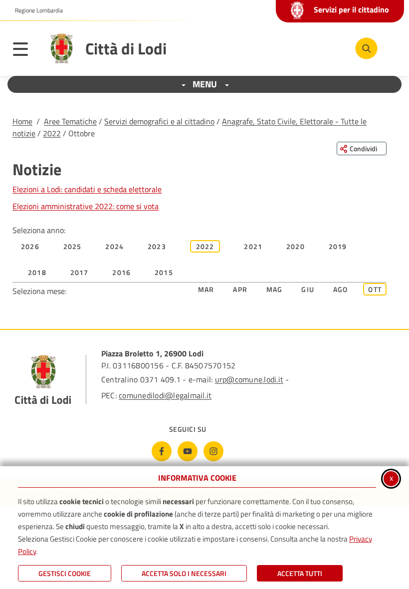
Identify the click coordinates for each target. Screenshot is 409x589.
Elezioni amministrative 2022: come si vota (85, 206)
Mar (206, 289)
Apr (240, 289)
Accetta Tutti (299, 573)
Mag (274, 289)
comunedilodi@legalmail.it (165, 395)
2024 (114, 246)
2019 (338, 246)
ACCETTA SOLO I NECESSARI (184, 573)
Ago (340, 289)
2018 (37, 272)
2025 (72, 246)
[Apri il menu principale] (25, 50)
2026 (30, 246)
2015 (164, 272)
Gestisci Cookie (64, 573)
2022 (52, 133)
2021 (253, 246)
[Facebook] (162, 451)
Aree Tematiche (70, 121)
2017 (79, 272)
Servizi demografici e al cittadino (159, 121)
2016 (121, 272)
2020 (295, 246)
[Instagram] (213, 451)
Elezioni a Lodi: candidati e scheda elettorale (87, 189)
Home (22, 121)
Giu (307, 289)
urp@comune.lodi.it (249, 379)
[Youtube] (188, 451)
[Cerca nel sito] (366, 48)
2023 (157, 246)
